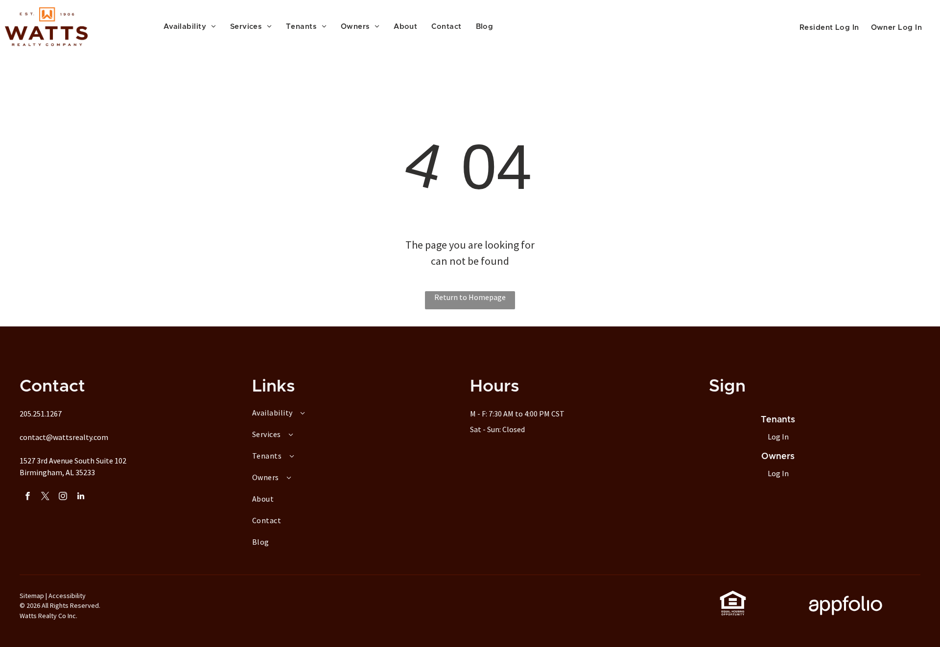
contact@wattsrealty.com (64, 437)
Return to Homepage (470, 297)
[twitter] (45, 497)
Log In (778, 436)
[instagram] (63, 497)
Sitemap (32, 595)
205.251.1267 (41, 413)
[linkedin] (80, 497)
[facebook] (28, 497)
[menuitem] (193, 27)
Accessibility (67, 595)
